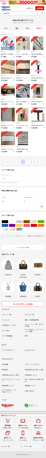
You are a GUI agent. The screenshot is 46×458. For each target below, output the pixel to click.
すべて (6, 28)
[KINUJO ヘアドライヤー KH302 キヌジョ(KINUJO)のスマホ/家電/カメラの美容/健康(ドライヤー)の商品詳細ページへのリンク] (23, 67)
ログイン (30, 8)
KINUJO (3, 51)
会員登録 (40, 8)
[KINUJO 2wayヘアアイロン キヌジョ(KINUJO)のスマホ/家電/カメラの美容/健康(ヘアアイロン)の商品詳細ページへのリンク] (8, 67)
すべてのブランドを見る (23, 304)
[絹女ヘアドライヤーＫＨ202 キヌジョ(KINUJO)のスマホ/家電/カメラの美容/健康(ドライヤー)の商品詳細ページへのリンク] (8, 91)
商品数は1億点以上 (7, 426)
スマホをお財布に (22, 439)
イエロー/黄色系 (22, 225)
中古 (27, 28)
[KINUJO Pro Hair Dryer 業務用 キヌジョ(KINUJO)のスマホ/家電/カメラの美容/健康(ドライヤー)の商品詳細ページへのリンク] (38, 114)
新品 (17, 28)
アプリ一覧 (27, 446)
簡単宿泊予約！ (38, 426)
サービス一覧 (5, 446)
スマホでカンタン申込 (7, 439)
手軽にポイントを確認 (38, 439)
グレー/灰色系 (22, 222)
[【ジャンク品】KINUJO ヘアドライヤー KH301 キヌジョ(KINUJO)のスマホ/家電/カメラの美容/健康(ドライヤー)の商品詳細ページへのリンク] (23, 43)
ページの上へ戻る (23, 247)
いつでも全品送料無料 (22, 426)
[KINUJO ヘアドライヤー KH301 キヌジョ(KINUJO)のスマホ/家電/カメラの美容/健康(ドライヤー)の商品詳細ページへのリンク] (8, 138)
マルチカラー (22, 229)
